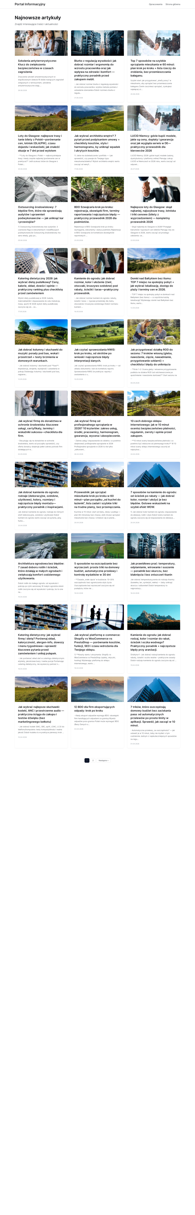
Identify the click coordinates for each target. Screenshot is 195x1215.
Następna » (104, 760)
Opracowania (155, 4)
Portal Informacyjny (30, 4)
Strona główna (173, 4)
